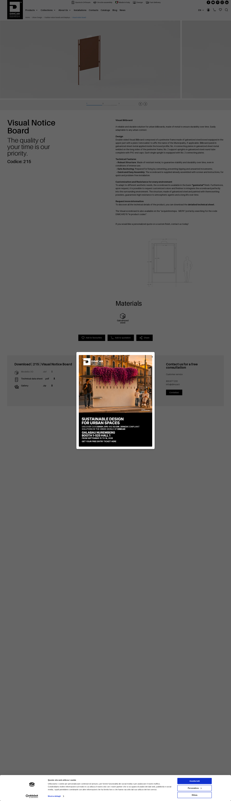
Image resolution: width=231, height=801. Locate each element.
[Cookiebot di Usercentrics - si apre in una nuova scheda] (31, 796)
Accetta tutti (194, 781)
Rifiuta (194, 795)
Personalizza (193, 788)
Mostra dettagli (54, 796)
